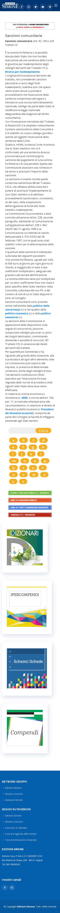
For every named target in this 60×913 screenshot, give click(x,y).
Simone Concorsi (14, 794)
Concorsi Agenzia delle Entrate (21, 834)
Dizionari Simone (14, 800)
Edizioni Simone (13, 788)
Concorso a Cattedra (16, 828)
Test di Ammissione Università (20, 840)
